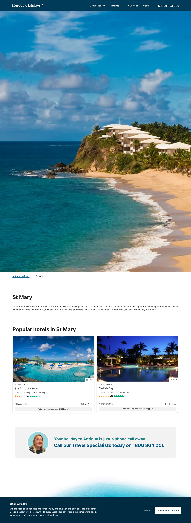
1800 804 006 (149, 445)
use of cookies (50, 515)
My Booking (132, 5)
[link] (53, 374)
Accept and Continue (168, 510)
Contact (147, 5)
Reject (147, 510)
